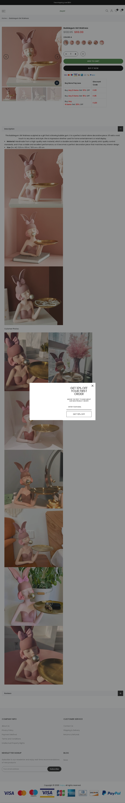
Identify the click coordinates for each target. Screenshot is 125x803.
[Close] (92, 386)
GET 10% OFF (79, 414)
